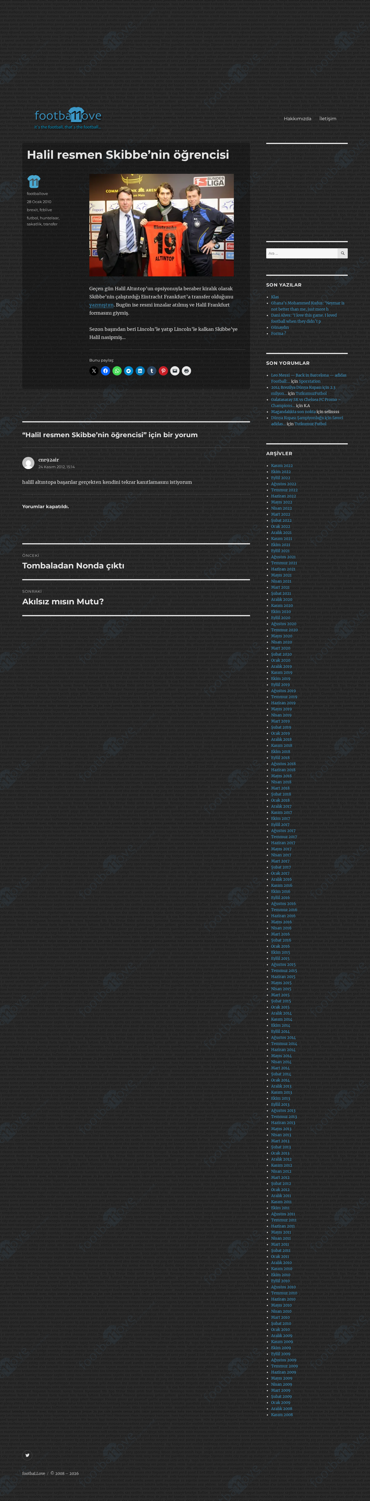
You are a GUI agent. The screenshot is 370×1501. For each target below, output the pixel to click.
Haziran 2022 (283, 496)
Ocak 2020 (280, 660)
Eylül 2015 (280, 958)
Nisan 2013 (281, 1134)
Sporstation (310, 381)
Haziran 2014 (283, 1049)
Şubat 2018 (281, 794)
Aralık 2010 (281, 1262)
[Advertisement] (186, 56)
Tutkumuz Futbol (310, 424)
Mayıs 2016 (281, 922)
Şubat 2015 (281, 1001)
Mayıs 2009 (282, 1378)
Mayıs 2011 (281, 1232)
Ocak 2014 (280, 1080)
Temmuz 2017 (284, 836)
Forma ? (278, 333)
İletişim (327, 118)
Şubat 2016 (281, 940)
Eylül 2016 (280, 897)
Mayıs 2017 (281, 849)
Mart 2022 (280, 514)
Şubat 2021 (281, 593)
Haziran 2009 (283, 1372)
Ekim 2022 (281, 471)
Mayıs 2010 (281, 1305)
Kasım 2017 (281, 812)
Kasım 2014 (281, 1019)
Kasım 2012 (281, 1165)
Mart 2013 (280, 1141)
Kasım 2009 (282, 1341)
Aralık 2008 (281, 1408)
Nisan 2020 (281, 642)
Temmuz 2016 (284, 909)
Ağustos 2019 (283, 690)
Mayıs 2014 (281, 1055)
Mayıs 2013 (281, 1128)
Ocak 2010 (280, 1329)
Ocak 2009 (281, 1402)
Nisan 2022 (281, 508)
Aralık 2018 (281, 739)
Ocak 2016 (280, 946)
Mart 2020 (280, 648)
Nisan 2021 (281, 581)
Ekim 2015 (280, 952)
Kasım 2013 (281, 1092)
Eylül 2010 (280, 1281)
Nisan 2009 (281, 1384)
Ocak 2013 (280, 1153)
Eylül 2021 (280, 550)
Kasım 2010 (281, 1268)
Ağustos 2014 (283, 1037)
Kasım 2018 (281, 745)
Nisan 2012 (281, 1171)
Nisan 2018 (281, 782)
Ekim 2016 (281, 891)
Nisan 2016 (281, 928)
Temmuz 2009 (284, 1366)
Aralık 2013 (281, 1086)
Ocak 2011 (280, 1256)
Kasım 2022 (282, 465)
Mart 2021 (280, 587)
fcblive (46, 209)
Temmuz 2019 (284, 696)
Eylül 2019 (280, 684)
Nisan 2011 (281, 1238)
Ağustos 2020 (283, 623)
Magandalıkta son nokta (293, 411)
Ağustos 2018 (283, 763)
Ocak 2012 (280, 1189)
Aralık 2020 (281, 599)
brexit (32, 209)
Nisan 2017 (281, 855)
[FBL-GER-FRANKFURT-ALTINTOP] (167, 225)
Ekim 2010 (280, 1274)
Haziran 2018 (283, 769)
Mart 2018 (280, 788)
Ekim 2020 (281, 611)
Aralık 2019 (281, 666)
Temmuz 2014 (284, 1043)
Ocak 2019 (280, 733)
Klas (275, 297)
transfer (50, 224)
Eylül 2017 (280, 824)
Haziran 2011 (283, 1226)
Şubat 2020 (281, 654)
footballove (37, 193)
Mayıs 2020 (281, 636)
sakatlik (34, 224)
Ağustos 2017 (283, 830)
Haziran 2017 (283, 842)
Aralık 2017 (281, 806)
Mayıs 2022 (281, 502)
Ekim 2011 (280, 1207)
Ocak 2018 (280, 800)
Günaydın (280, 327)
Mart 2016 (280, 934)
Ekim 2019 (281, 678)
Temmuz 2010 (284, 1293)
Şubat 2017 (281, 867)
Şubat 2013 (281, 1147)
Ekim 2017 (280, 818)
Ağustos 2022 (283, 484)
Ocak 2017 (280, 873)
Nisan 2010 (281, 1311)
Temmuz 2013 (284, 1116)
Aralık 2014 (281, 1013)
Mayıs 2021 (281, 575)
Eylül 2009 (281, 1354)
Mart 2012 (280, 1177)
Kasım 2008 (282, 1414)
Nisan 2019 (281, 715)
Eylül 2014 (280, 1031)
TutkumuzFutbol (311, 393)
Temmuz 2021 (284, 563)
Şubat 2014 (281, 1074)
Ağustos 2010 (283, 1287)
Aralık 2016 (281, 879)
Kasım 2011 (281, 1201)
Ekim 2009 (281, 1347)
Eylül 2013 (280, 1104)
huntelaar (49, 218)
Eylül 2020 (280, 617)
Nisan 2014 (281, 1061)
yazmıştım (101, 305)
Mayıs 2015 (281, 982)
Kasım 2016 (282, 885)
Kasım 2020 (282, 605)
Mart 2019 (280, 721)
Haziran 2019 (283, 703)
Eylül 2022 (280, 477)
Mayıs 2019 (281, 709)
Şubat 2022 (281, 520)
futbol (32, 218)
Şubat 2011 (281, 1250)
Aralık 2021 (281, 532)
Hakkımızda (297, 118)
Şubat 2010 (281, 1323)
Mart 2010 (280, 1317)
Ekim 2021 (280, 544)
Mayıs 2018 (281, 776)
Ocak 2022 (280, 526)
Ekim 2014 (280, 1025)
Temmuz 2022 (284, 490)
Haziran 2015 (283, 976)
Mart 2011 (280, 1244)
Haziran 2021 (283, 569)
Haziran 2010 (283, 1299)
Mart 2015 (280, 995)
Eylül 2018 (280, 757)
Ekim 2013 (280, 1098)
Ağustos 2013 (283, 1110)
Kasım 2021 (281, 538)
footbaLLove (33, 1473)
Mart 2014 (280, 1068)
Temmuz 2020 (284, 630)
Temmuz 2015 (284, 970)
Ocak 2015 (280, 1007)
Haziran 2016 (283, 915)
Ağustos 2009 (284, 1360)
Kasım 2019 (282, 672)
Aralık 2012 (281, 1159)
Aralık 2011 (281, 1195)
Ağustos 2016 (283, 903)
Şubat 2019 (281, 727)
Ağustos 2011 (283, 1214)
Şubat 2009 (281, 1396)
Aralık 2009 (282, 1335)
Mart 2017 (280, 861)
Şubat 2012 (281, 1183)
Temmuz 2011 (284, 1220)
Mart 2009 (281, 1390)
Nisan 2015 (281, 988)
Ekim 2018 (280, 751)
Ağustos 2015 (283, 964)
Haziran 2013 (283, 1122)
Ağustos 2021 (283, 557)
